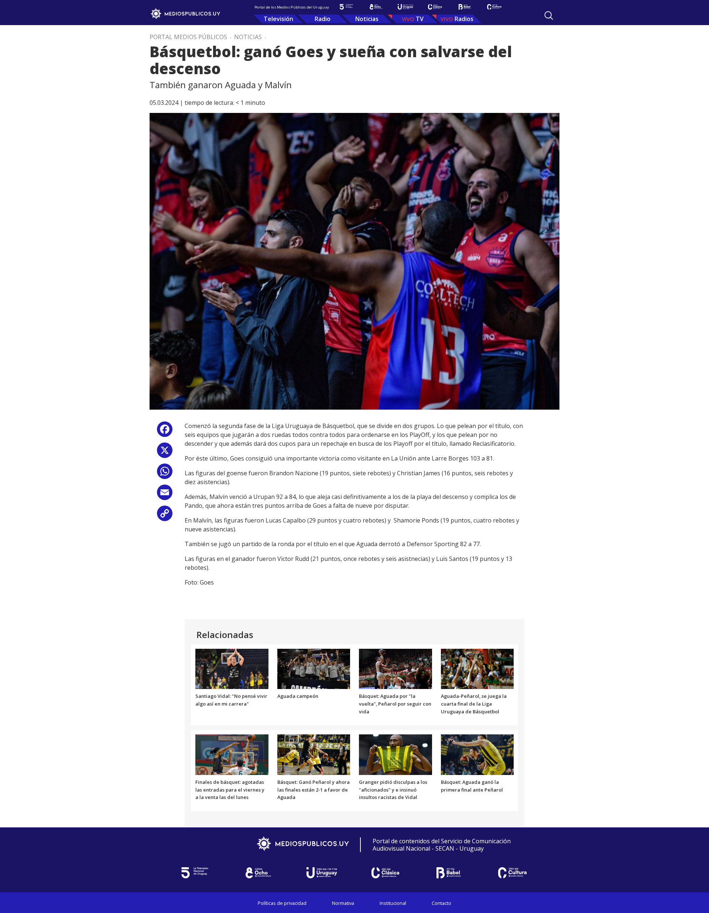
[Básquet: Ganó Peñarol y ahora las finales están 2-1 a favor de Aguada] (313, 754)
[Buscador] (548, 15)
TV (420, 19)
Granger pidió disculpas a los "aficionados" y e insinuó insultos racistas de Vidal (393, 790)
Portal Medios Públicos (188, 37)
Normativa (343, 903)
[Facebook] (164, 431)
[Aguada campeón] (313, 668)
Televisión (278, 19)
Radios (464, 19)
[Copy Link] (164, 516)
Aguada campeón (297, 696)
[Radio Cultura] (494, 7)
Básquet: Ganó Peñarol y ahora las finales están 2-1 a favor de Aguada (313, 790)
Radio (322, 19)
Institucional (393, 903)
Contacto (441, 903)
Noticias (367, 19)
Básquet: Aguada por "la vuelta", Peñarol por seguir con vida (395, 704)
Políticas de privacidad (282, 903)
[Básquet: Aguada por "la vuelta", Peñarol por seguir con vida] (395, 668)
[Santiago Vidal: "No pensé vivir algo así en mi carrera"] (231, 668)
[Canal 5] (346, 7)
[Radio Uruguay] (405, 7)
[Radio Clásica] (435, 7)
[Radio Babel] (464, 7)
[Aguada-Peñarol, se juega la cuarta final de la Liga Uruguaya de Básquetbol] (477, 668)
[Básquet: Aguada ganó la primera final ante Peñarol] (477, 754)
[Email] (164, 495)
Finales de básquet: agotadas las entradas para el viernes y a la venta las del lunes (229, 790)
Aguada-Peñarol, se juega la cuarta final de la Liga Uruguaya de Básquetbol (474, 704)
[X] (164, 453)
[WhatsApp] (164, 474)
